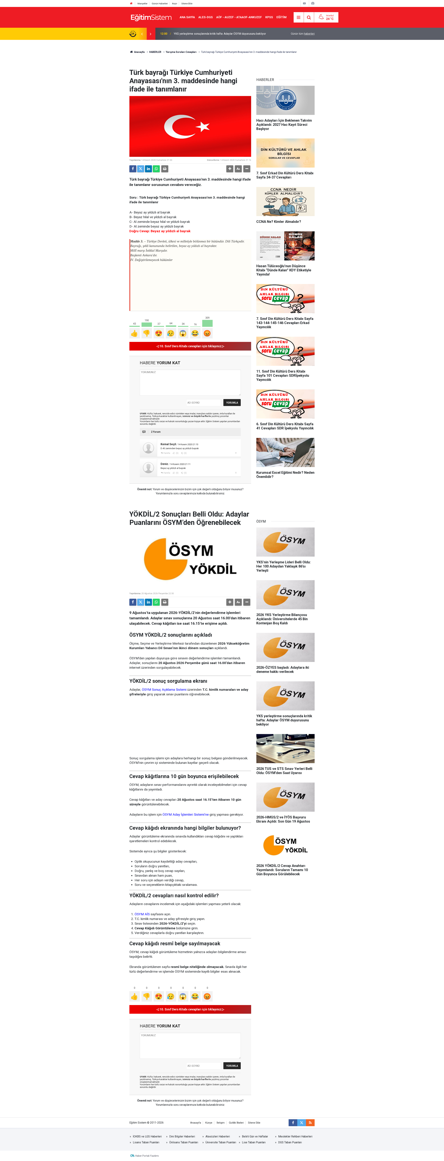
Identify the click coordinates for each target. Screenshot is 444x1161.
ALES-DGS (205, 17)
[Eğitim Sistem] (151, 17)
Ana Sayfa (187, 17)
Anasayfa (139, 52)
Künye (208, 1122)
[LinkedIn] (148, 168)
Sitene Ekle (186, 3)
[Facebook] (132, 168)
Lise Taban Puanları (254, 1142)
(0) (176, 453)
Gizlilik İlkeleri (236, 1122)
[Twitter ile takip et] (301, 1122)
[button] (229, 168)
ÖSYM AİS (142, 914)
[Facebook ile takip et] (293, 1122)
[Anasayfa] (131, 3)
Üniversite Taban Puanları (221, 1142)
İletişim (221, 1122)
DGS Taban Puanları (290, 1142)
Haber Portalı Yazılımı (147, 1155)
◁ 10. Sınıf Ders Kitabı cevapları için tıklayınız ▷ (190, 346)
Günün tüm (303, 33)
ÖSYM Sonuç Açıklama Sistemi (164, 690)
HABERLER (155, 52)
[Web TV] (304, 3)
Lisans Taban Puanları (146, 1142)
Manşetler (142, 3)
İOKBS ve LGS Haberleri (147, 1136)
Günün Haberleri (160, 3)
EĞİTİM (281, 17)
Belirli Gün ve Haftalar (255, 1136)
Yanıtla (167, 453)
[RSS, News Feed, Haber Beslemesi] (310, 1122)
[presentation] (142, 34)
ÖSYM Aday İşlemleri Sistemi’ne (186, 815)
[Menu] (299, 17)
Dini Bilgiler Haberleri (182, 1136)
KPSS (269, 17)
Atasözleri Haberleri (218, 1136)
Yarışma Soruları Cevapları (181, 52)
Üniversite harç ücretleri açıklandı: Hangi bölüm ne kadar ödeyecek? (214, 33)
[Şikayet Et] (235, 453)
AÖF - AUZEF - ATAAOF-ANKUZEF (239, 17)
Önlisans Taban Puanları (183, 1142)
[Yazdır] (164, 168)
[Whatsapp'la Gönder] (156, 168)
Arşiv (174, 3)
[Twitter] (140, 168)
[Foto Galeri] (313, 3)
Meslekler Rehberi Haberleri (295, 1136)
